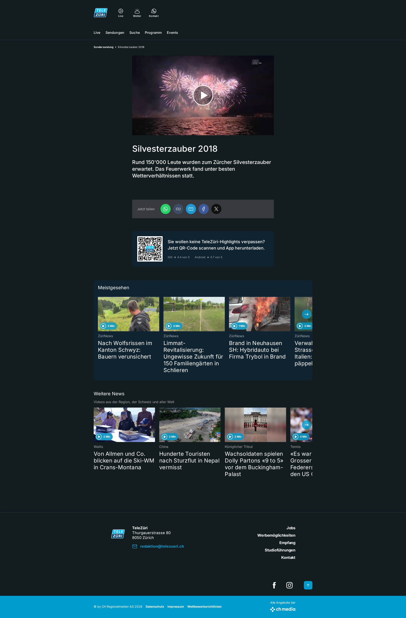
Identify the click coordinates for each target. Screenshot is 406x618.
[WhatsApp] (165, 209)
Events (172, 32)
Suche (134, 32)
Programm (153, 32)
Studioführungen (280, 550)
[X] (216, 209)
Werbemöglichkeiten (276, 535)
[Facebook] (204, 209)
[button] (178, 209)
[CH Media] (282, 608)
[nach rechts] (306, 314)
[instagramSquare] (289, 585)
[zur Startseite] (100, 13)
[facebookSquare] (274, 585)
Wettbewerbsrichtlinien (204, 606)
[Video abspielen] (203, 95)
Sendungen (115, 32)
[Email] (191, 209)
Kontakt (288, 557)
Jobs (291, 528)
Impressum (175, 606)
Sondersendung (104, 47)
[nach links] (99, 314)
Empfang (287, 542)
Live (97, 32)
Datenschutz (155, 606)
